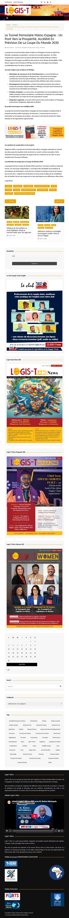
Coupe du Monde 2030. (42, 186)
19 (17, 653)
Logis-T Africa (31, 741)
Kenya (22, 741)
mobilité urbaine (46, 746)
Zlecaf (50, 762)
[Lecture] (7, 831)
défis (54, 186)
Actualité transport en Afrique (17, 721)
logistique (42, 741)
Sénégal (58, 750)
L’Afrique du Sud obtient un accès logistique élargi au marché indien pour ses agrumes (19, 230)
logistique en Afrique (54, 741)
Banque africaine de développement (50, 729)
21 (26, 653)
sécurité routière (45, 750)
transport (41, 754)
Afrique (9, 186)
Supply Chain (49, 227)
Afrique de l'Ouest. (41, 725)
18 (13, 653)
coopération (29, 186)
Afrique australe (55, 721)
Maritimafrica (8, 2)
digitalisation (12, 737)
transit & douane (27, 754)
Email (13, 256)
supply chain (32, 750)
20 (22, 653)
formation (45, 737)
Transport (42, 47)
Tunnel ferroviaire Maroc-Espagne (25, 193)
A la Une (19, 47)
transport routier (22, 762)
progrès (53, 189)
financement (34, 737)
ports (22, 750)
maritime (24, 746)
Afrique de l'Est (27, 725)
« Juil (8, 670)
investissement (43, 189)
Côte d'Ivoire (56, 733)
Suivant (58, 201)
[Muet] (59, 831)
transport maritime (53, 758)
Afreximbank (33, 721)
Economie (23, 737)
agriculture (12, 729)
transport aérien (54, 754)
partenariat (12, 750)
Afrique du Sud (24, 222)
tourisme (9, 193)
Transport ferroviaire (35, 758)
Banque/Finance (31, 729)
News (58, 746)
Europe (17, 189)
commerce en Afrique (25, 733)
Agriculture (10, 224)
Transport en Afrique (16, 758)
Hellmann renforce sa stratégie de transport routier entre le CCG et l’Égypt (49, 234)
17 (9, 653)
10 (9, 649)
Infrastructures (31, 47)
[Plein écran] (62, 831)
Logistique (25, 224)
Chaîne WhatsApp (18, 2)
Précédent (11, 201)
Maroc (37, 47)
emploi (9, 189)
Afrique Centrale (13, 725)
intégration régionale (29, 189)
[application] (34, 816)
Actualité (24, 47)
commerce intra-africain (42, 733)
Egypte (53, 225)
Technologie (13, 754)
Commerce (18, 186)
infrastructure (56, 737)
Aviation (21, 729)
